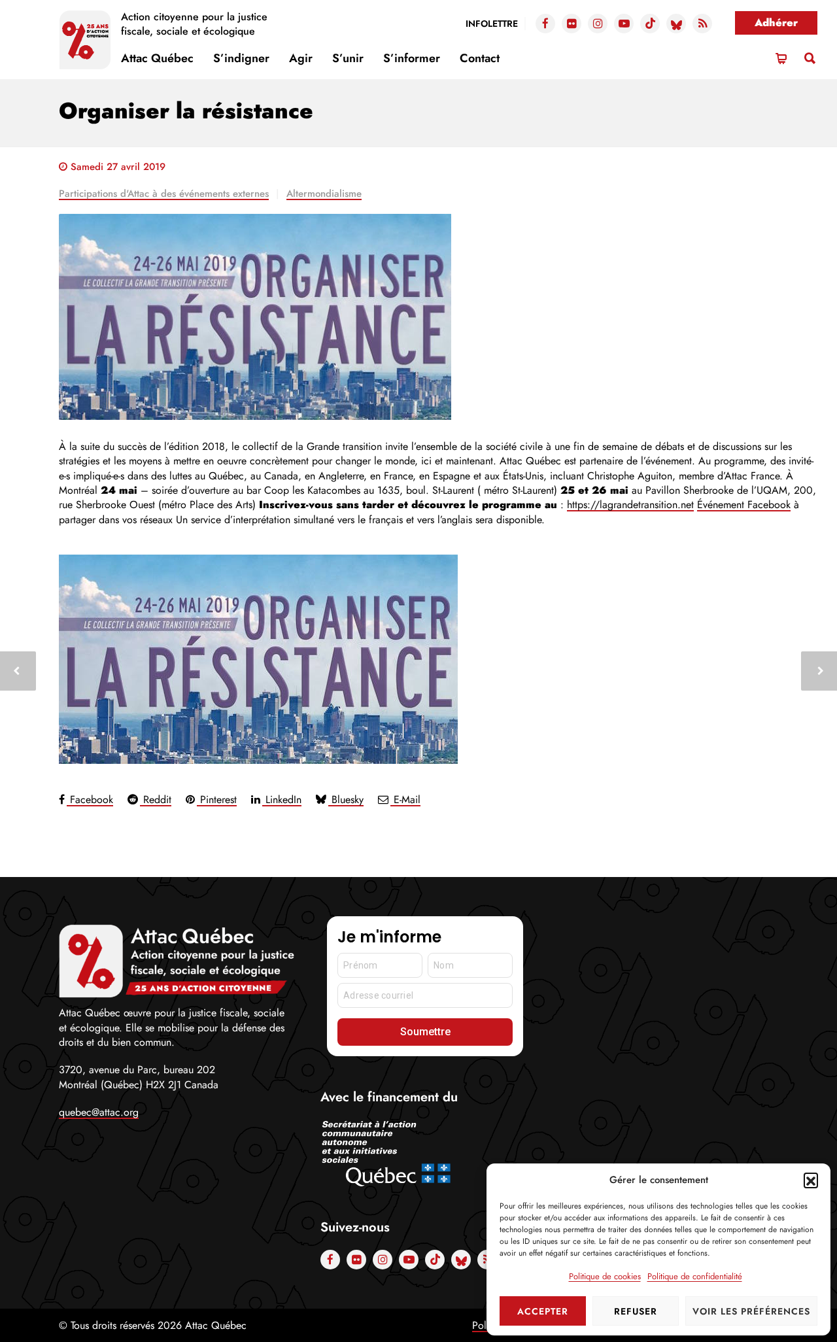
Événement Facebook (744, 504)
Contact (480, 58)
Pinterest (217, 799)
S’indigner (241, 58)
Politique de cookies (605, 1276)
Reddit (155, 799)
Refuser (635, 1311)
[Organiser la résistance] (438, 317)
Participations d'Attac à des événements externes (164, 193)
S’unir (348, 58)
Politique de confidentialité (694, 1276)
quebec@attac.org (99, 1112)
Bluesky (346, 799)
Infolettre (492, 23)
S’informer (411, 58)
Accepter (542, 1311)
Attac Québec (157, 58)
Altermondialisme (324, 193)
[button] (810, 1179)
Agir (301, 58)
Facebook (90, 799)
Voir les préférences (751, 1311)
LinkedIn (281, 799)
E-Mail (405, 799)
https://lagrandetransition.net (630, 504)
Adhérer (776, 22)
